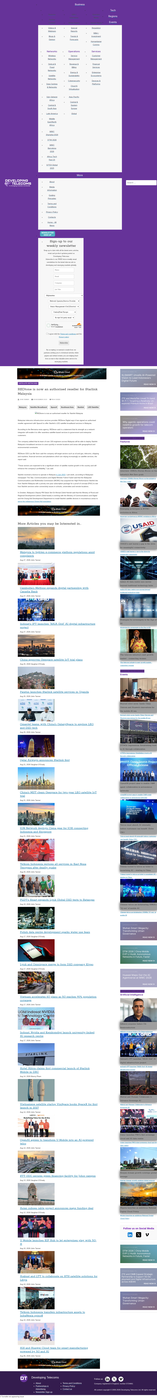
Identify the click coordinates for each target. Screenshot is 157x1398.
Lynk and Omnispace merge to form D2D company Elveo (56, 964)
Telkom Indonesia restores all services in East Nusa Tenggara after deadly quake (53, 865)
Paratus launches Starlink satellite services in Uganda (54, 692)
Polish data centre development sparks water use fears (55, 932)
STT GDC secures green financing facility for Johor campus (58, 1176)
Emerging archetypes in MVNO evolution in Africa (138, 517)
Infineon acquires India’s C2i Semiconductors (136, 1032)
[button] (51, 10)
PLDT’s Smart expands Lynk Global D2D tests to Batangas (57, 900)
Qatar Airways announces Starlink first (45, 760)
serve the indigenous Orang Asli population (34, 501)
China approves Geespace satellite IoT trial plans (51, 660)
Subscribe (64, 343)
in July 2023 (60, 475)
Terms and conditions (68, 334)
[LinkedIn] (130, 1235)
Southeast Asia (67, 407)
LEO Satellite (93, 407)
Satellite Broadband (38, 407)
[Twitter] (139, 1235)
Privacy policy (64, 337)
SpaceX (54, 407)
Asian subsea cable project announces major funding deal (56, 1208)
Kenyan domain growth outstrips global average (137, 1181)
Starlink (81, 407)
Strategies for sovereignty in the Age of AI (135, 627)
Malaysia (22, 407)
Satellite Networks (28, 383)
